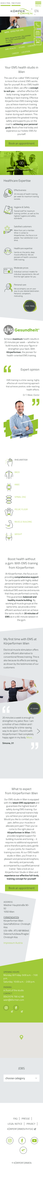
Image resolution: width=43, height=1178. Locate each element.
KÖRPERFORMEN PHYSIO (20, 1129)
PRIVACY (31, 1124)
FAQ (15, 1118)
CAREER (15, 53)
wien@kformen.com (13, 1000)
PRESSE (26, 1118)
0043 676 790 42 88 (13, 996)
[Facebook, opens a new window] (18, 1011)
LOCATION (25, 52)
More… (30, 737)
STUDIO (21, 47)
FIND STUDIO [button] (16, 3)
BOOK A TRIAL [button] (6, 3)
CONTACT (31, 46)
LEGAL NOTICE (15, 1124)
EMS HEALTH (10, 49)
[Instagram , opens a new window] (8, 1011)
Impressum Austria (13, 943)
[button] (21, 1037)
